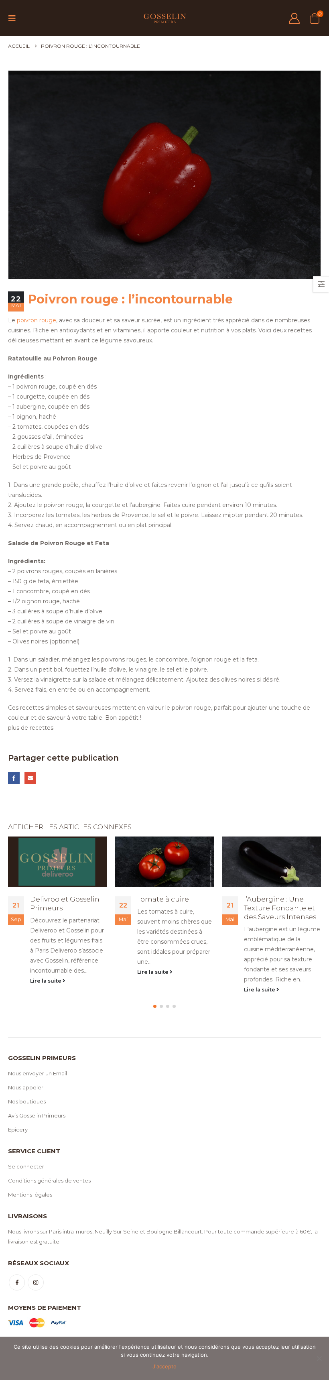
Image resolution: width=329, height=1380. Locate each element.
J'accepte (164, 1366)
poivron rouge (36, 320)
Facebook (14, 778)
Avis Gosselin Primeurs (36, 1115)
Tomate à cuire (163, 899)
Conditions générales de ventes (49, 1180)
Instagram (36, 1282)
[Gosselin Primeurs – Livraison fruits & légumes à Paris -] (164, 18)
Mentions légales (30, 1194)
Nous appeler (25, 1087)
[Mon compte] (294, 18)
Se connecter (26, 1166)
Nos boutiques (27, 1101)
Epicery (18, 1129)
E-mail (30, 778)
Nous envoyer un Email (37, 1073)
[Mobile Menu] (14, 18)
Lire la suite (46, 981)
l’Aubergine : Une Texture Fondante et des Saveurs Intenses (280, 908)
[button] (155, 1006)
